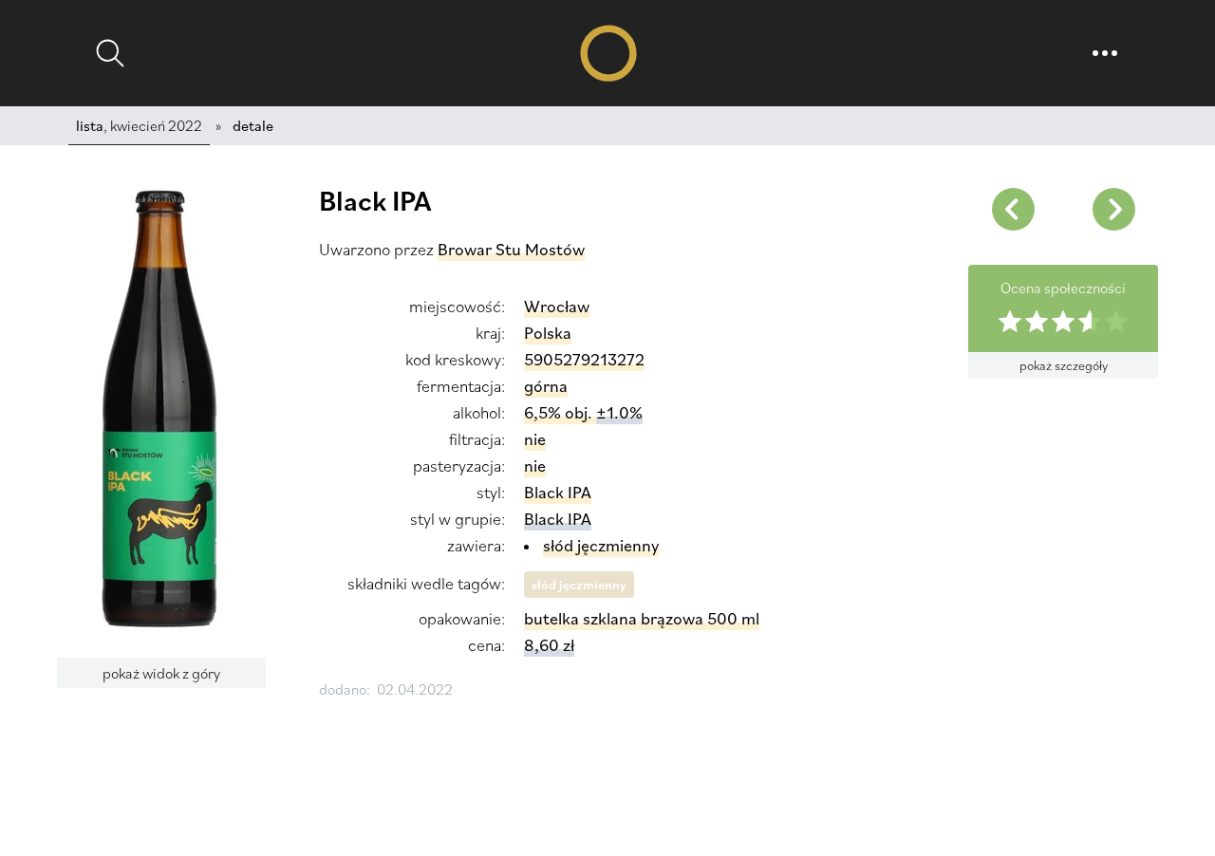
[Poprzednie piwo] (1113, 208)
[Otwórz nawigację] (1105, 53)
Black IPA (557, 519)
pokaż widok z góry (161, 672)
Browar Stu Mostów (511, 249)
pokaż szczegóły (1063, 365)
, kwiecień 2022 (139, 125)
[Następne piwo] (1012, 208)
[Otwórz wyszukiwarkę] (110, 53)
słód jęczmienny (579, 584)
